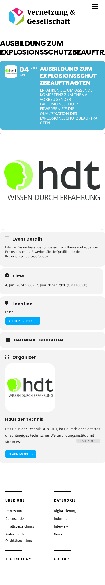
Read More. (88, 441)
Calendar (24, 340)
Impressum (13, 511)
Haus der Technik (24, 419)
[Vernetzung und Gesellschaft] (41, 20)
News (58, 534)
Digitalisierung (65, 511)
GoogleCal (51, 340)
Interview (61, 526)
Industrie (60, 519)
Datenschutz (14, 519)
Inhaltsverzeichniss (19, 526)
